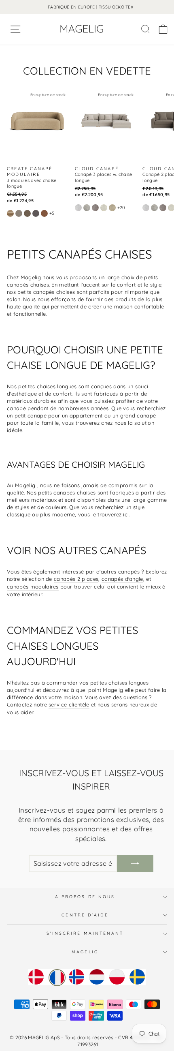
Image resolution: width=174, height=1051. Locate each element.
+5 (52, 213)
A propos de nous (85, 896)
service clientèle (69, 704)
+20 (121, 207)
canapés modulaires (33, 586)
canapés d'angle (122, 579)
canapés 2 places (76, 579)
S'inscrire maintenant (85, 933)
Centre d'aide (85, 915)
